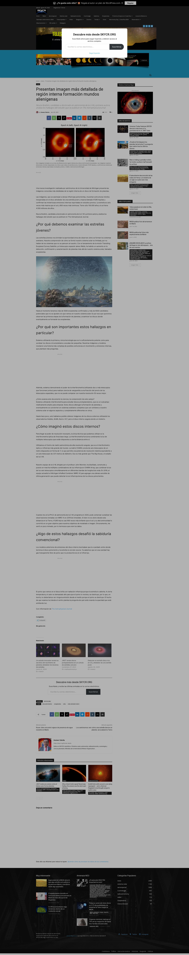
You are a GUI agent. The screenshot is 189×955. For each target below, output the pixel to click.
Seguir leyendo (94, 53)
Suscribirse (116, 47)
